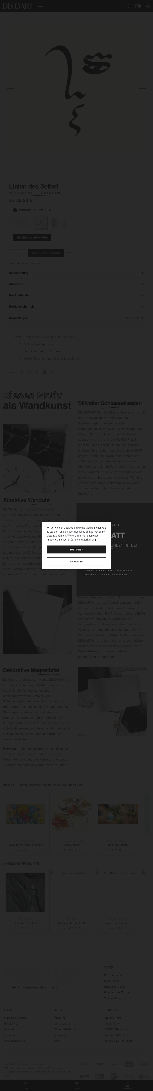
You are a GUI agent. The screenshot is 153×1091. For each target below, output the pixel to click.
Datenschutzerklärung (83, 539)
